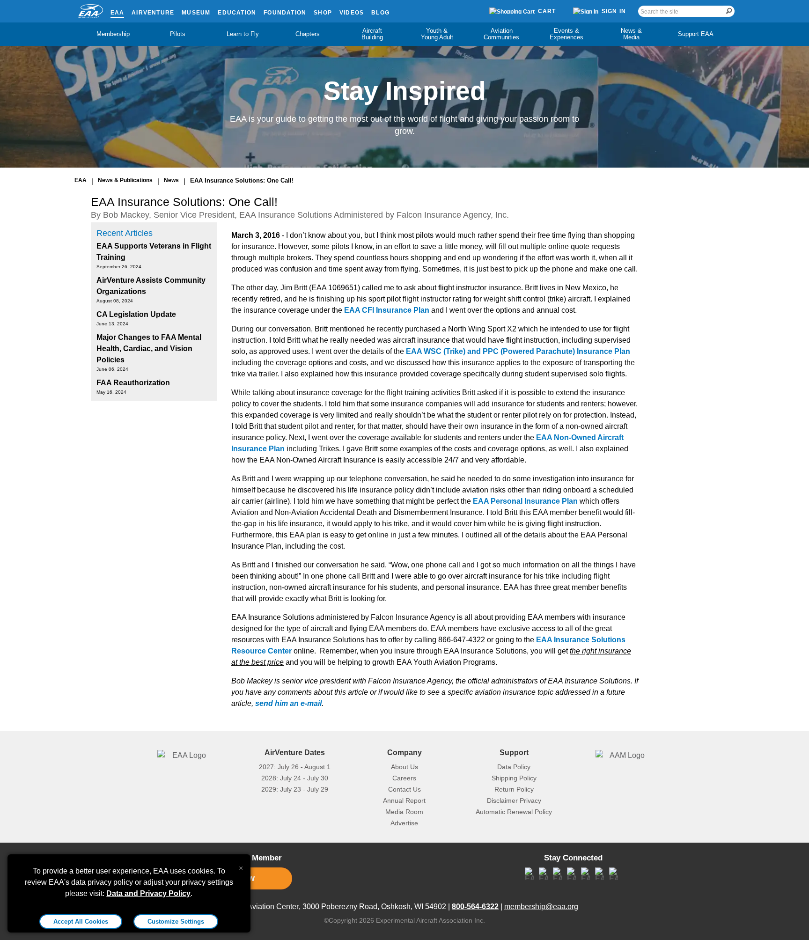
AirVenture (153, 12)
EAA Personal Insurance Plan (525, 501)
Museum (196, 12)
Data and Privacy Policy (148, 893)
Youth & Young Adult (437, 34)
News (171, 180)
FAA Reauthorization (133, 383)
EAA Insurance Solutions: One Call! (242, 180)
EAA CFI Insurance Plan (386, 310)
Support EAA (695, 33)
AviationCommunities (501, 34)
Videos (351, 12)
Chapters (307, 33)
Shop (323, 12)
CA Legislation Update (136, 314)
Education (237, 12)
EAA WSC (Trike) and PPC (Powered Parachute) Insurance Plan (518, 351)
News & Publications (125, 180)
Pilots (177, 33)
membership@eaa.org (541, 907)
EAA (117, 12)
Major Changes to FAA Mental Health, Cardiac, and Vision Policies (148, 348)
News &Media (631, 34)
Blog (380, 12)
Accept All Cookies (80, 921)
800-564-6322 (475, 907)
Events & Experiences (566, 34)
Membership (113, 33)
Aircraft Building (372, 34)
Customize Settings (175, 921)
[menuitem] (113, 34)
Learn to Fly (243, 33)
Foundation (285, 12)
